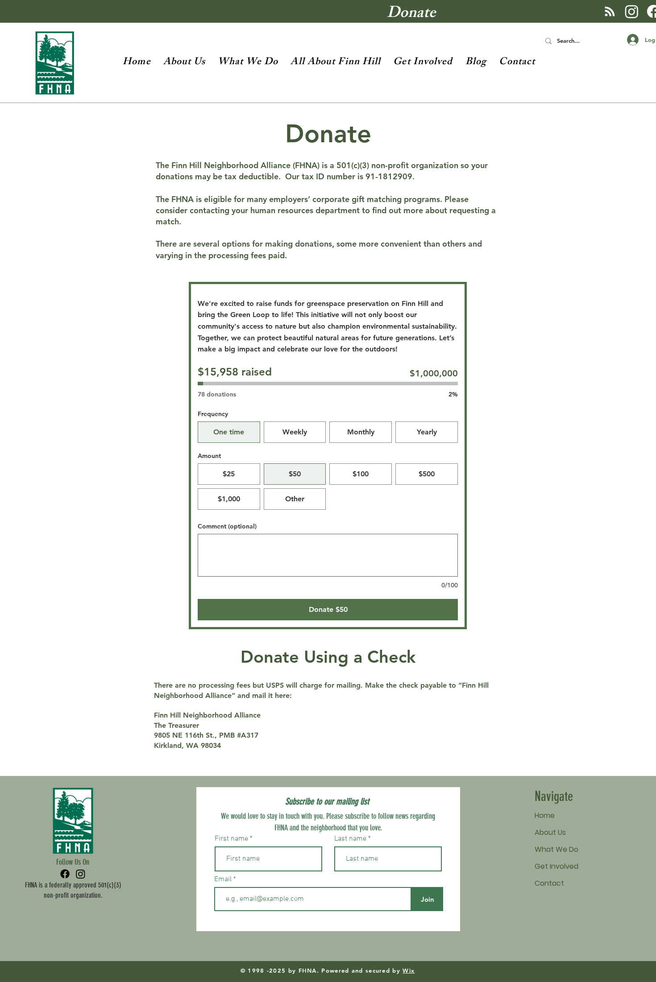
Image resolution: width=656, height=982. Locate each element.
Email (223, 879)
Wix (409, 970)
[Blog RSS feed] (610, 12)
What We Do (556, 849)
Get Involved (556, 866)
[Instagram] (631, 11)
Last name (350, 838)
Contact (549, 883)
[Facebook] (65, 874)
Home (545, 815)
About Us (550, 832)
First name (231, 838)
